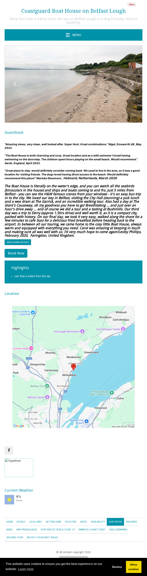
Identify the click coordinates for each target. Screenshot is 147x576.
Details (21, 521)
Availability (98, 521)
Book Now (16, 253)
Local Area (35, 521)
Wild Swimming (118, 529)
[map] (73, 367)
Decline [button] (117, 566)
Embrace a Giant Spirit (92, 529)
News (10, 529)
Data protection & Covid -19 (58, 529)
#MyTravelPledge (26, 529)
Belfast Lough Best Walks (42, 537)
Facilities (71, 521)
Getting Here (53, 521)
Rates (83, 521)
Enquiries (131, 521)
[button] (15, 84)
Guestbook (115, 521)
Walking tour (15, 537)
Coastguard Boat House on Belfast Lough (73, 11)
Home (10, 521)
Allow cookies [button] (133, 567)
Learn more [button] (26, 569)
